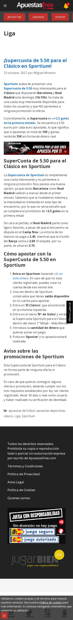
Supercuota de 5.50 (18, 88)
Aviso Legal (15, 482)
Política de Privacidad (23, 474)
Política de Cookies (21, 490)
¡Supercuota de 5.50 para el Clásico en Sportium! (35, 63)
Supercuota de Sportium (26, 175)
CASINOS (38, 17)
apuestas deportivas (50, 411)
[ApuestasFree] (35, 5)
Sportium (11, 84)
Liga (17, 416)
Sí (4, 616)
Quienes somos (18, 498)
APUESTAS (14, 17)
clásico (8, 416)
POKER (60, 17)
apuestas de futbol (22, 411)
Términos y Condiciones (25, 466)
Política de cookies (50, 602)
